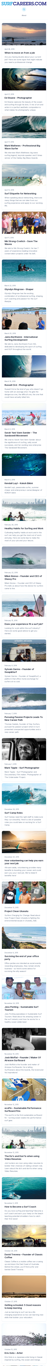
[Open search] (24, 9)
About (24, 15)
